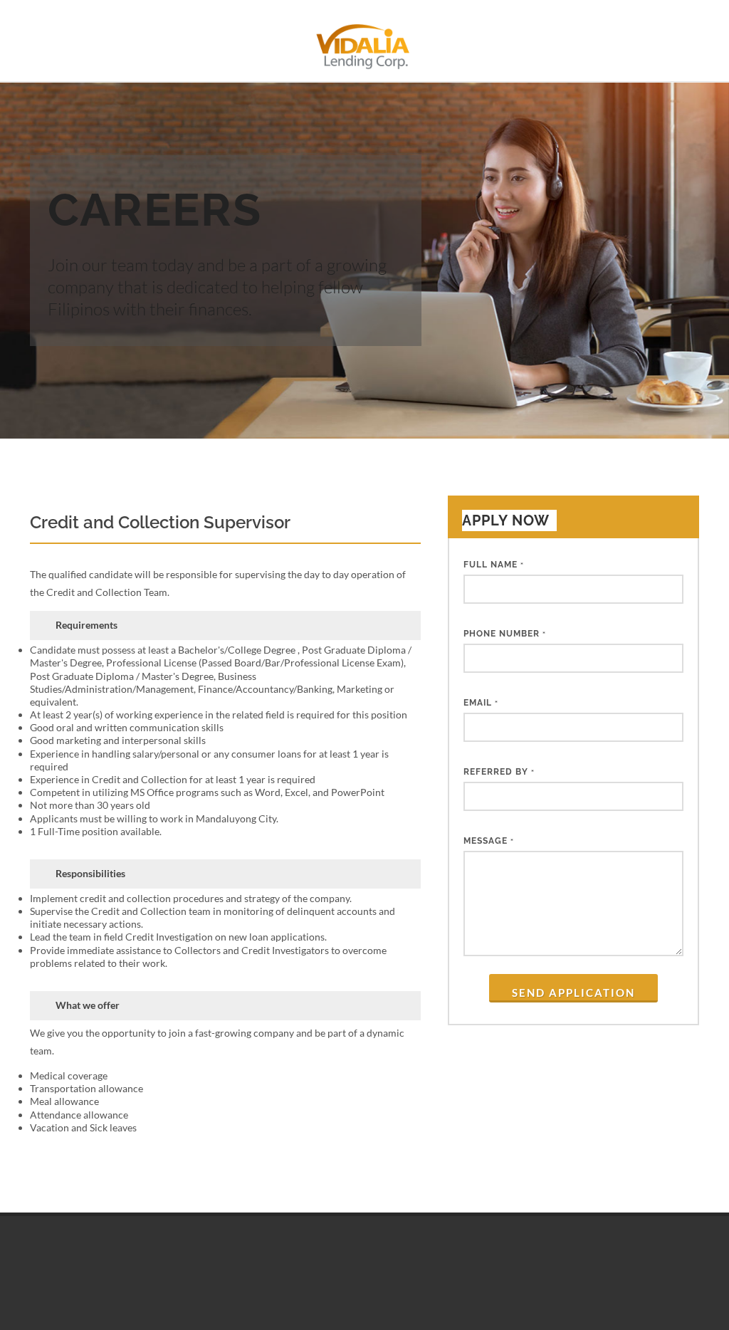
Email (480, 703)
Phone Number (504, 634)
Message (488, 841)
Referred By (499, 772)
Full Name (493, 565)
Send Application (573, 992)
